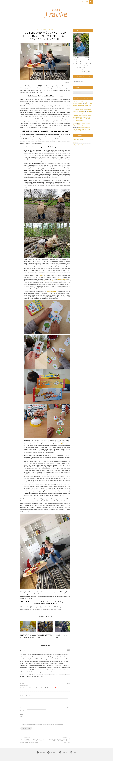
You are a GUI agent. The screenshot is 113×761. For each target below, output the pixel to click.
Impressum (75, 142)
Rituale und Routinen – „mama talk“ (61, 635)
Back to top (88, 759)
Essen (41, 1)
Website (22, 720)
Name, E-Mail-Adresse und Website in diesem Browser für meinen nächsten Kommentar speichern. (43, 724)
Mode (57, 1)
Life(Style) (64, 1)
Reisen (36, 1)
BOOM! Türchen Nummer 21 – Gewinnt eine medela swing (28, 635)
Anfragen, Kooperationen (79, 145)
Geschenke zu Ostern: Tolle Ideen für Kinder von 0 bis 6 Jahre (82, 110)
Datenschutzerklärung (78, 139)
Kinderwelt (50, 29)
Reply (69, 650)
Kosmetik (29, 1)
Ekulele (22, 1)
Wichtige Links (73, 1)
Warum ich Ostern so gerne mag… (82, 112)
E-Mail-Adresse (22, 715)
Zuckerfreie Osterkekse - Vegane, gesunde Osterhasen (81, 102)
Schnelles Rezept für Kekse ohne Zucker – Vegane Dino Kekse (82, 105)
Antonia (75, 123)
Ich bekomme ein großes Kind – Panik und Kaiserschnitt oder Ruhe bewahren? (81, 129)
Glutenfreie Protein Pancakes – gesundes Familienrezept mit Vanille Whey (82, 116)
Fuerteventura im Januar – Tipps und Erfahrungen (82, 124)
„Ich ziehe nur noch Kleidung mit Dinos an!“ (45, 635)
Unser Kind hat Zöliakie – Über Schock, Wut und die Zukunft (82, 119)
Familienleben (49, 1)
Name (22, 710)
